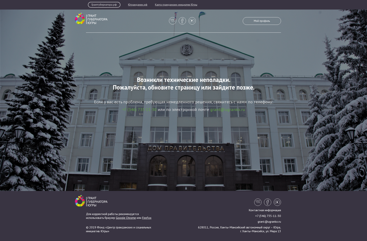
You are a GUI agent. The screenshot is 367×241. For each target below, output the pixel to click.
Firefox (146, 218)
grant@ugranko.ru (227, 110)
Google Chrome (126, 218)
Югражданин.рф (137, 4)
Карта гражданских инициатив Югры (176, 4)
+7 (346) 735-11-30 (139, 110)
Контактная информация (265, 210)
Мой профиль (262, 21)
